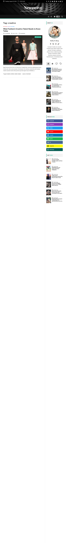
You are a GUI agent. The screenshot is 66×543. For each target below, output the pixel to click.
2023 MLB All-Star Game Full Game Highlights (56, 168)
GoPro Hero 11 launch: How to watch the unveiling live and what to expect (57, 193)
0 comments (22, 33)
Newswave (33, 7)
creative (8, 74)
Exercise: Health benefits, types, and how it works (57, 160)
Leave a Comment (26, 74)
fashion (12, 74)
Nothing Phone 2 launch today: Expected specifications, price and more (57, 200)
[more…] (32, 70)
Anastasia (8, 33)
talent (16, 74)
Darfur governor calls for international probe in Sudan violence (57, 93)
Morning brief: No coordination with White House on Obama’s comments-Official (57, 110)
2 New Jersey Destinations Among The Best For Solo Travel (57, 176)
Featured (13, 26)
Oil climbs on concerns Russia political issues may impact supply (57, 70)
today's (19, 74)
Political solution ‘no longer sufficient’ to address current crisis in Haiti (57, 102)
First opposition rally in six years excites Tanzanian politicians (57, 86)
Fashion (9, 26)
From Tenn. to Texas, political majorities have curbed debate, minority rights (57, 78)
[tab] (48, 64)
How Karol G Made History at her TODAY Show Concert (56, 184)
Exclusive (5, 26)
